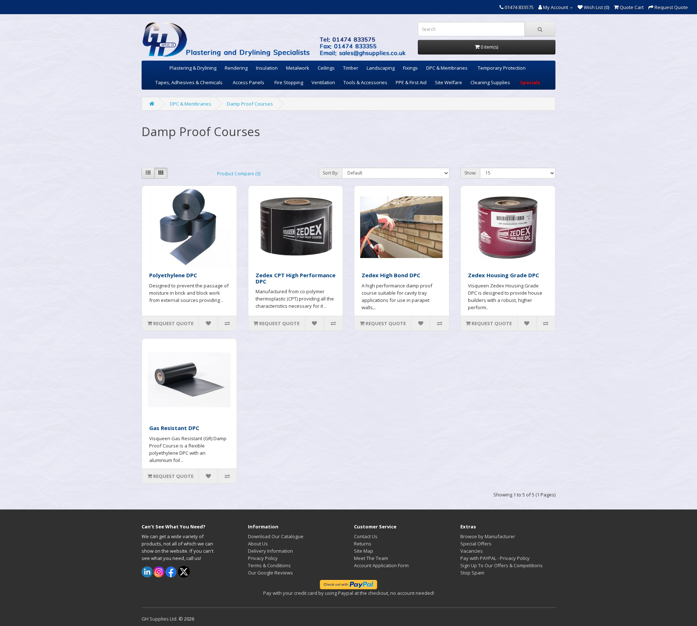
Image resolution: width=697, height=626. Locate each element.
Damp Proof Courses (250, 104)
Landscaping (381, 68)
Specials (530, 82)
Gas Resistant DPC (174, 427)
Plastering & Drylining (193, 68)
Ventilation (323, 82)
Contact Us (366, 536)
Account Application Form (381, 565)
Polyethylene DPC (173, 275)
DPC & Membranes (447, 68)
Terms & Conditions (269, 565)
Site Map (363, 551)
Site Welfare (448, 82)
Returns (362, 543)
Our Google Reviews (270, 572)
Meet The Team (371, 558)
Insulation (267, 68)
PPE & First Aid (411, 82)
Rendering (236, 68)
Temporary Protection (502, 68)
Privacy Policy (263, 558)
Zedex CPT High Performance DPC (295, 278)
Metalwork (297, 68)
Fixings (410, 68)
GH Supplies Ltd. (160, 618)
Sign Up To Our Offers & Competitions (501, 565)
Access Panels (248, 82)
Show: (470, 173)
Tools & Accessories (365, 82)
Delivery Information (270, 551)
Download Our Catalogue (275, 536)
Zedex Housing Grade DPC (503, 275)
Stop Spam (472, 572)
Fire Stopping (288, 82)
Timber (350, 68)
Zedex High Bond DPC (391, 275)
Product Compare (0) (238, 174)
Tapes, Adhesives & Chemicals (189, 82)
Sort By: (330, 173)
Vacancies (471, 551)
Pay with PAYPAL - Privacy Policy (495, 558)
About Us (258, 543)
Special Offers (476, 543)
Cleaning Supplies (490, 82)
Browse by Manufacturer (487, 536)
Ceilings (326, 68)
